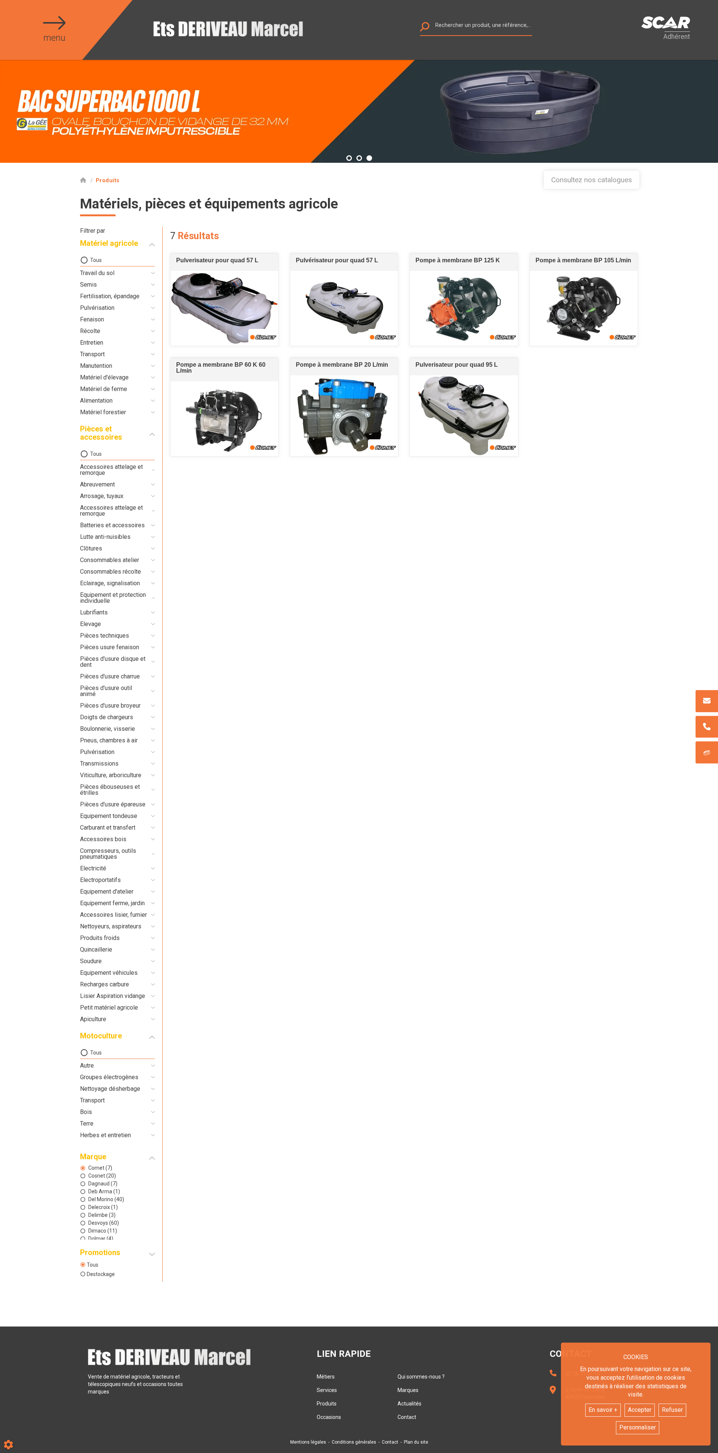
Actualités (409, 1404)
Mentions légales (308, 1442)
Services (327, 1390)
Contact (407, 1417)
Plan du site (416, 1442)
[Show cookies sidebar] (8, 1444)
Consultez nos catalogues (591, 179)
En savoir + (603, 1409)
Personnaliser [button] (637, 1427)
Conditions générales (354, 1442)
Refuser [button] (672, 1409)
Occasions (329, 1417)
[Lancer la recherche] (424, 28)
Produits (327, 1404)
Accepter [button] (639, 1409)
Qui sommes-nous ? (421, 1377)
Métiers (326, 1377)
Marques (408, 1390)
